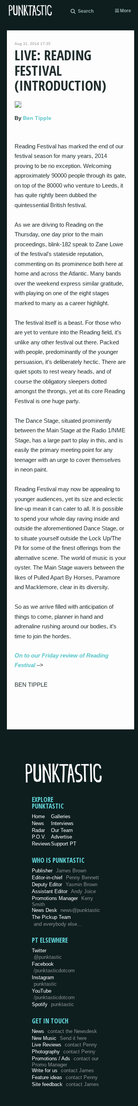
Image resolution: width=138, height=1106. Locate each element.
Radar (38, 830)
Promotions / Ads (65, 1062)
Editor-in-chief (65, 877)
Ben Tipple (37, 118)
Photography (63, 1052)
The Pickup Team (51, 917)
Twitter (47, 954)
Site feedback (65, 1084)
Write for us (63, 1070)
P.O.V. (39, 837)
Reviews (41, 844)
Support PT (63, 844)
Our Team (62, 830)
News (38, 823)
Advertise (61, 837)
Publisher (59, 871)
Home (38, 816)
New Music (59, 1038)
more (125, 10)
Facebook (53, 967)
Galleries (61, 816)
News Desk (66, 910)
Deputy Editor (64, 884)
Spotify (53, 1004)
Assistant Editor (64, 891)
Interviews (62, 823)
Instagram (44, 981)
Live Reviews (64, 1045)
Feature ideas (65, 1077)
